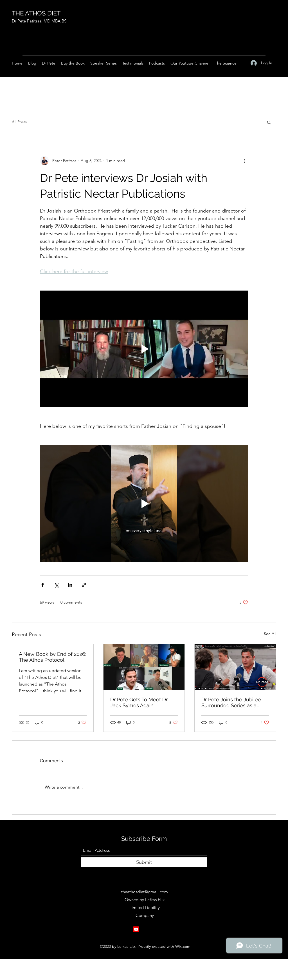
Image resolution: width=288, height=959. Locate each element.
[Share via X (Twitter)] (56, 585)
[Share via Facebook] (42, 585)
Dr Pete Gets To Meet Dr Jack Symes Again (139, 702)
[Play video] (144, 349)
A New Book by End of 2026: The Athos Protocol (52, 657)
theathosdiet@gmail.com (144, 891)
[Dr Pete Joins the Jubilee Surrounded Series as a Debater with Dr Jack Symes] (235, 667)
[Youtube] (136, 929)
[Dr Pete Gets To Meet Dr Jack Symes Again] (144, 667)
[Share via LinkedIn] (70, 585)
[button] (269, 122)
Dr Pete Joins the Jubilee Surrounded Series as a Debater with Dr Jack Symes (235, 702)
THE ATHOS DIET (36, 13)
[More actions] (244, 160)
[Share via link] (84, 585)
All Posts (19, 121)
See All (270, 633)
